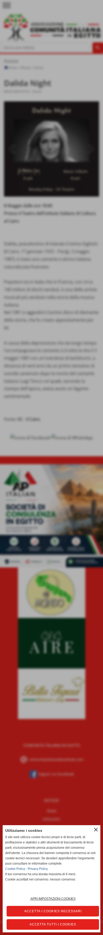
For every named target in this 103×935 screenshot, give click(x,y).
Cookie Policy (15, 869)
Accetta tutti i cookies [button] (53, 924)
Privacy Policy (38, 869)
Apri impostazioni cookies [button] (53, 899)
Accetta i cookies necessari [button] (53, 911)
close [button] (96, 829)
